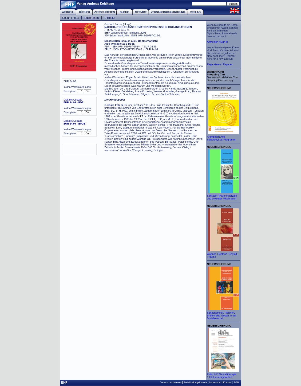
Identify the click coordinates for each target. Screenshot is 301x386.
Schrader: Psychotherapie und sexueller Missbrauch (222, 197)
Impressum (215, 382)
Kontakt (227, 382)
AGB (236, 382)
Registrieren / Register (220, 64)
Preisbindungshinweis (195, 382)
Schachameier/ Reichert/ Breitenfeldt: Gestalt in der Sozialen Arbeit (221, 315)
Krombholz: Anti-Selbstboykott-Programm (221, 138)
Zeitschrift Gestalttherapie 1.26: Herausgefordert (221, 375)
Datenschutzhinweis (171, 382)
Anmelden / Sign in (217, 41)
